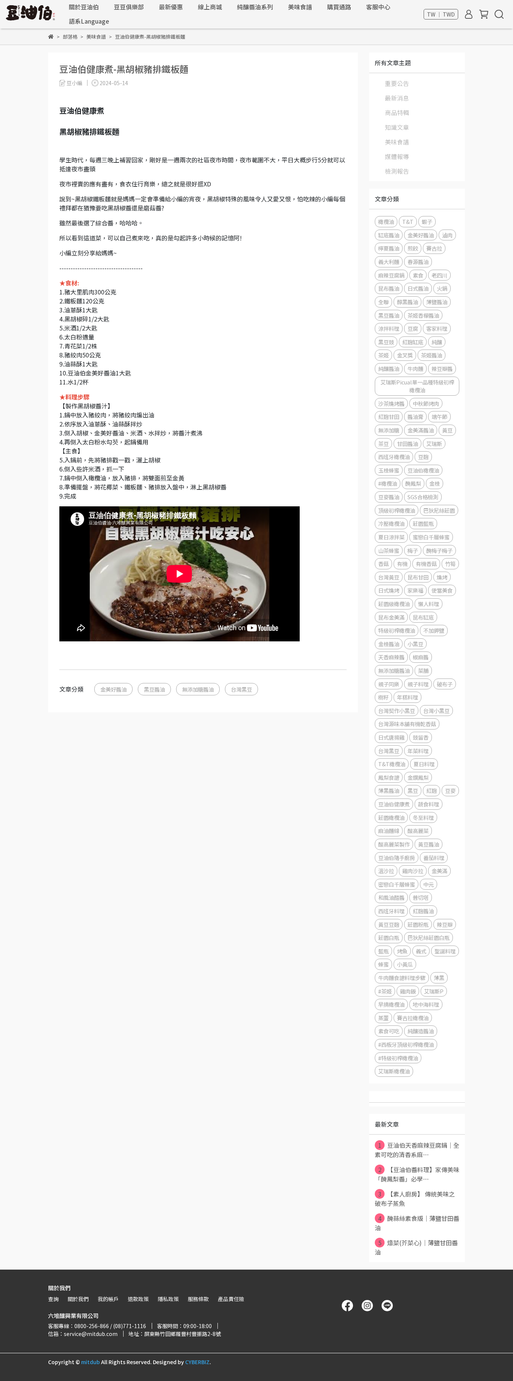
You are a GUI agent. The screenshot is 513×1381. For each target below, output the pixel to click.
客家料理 (436, 328)
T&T (407, 221)
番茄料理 (433, 858)
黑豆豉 (386, 342)
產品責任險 (231, 1299)
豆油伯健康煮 (394, 804)
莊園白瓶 (388, 937)
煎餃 (412, 248)
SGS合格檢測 (422, 497)
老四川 (439, 275)
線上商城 (210, 7)
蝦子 (427, 221)
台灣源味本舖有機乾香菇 (407, 724)
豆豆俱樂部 (129, 7)
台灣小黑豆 (436, 711)
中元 (428, 884)
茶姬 (383, 355)
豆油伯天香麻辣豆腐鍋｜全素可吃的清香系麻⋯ (417, 1150)
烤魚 (402, 951)
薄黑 (439, 978)
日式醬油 (418, 288)
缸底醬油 (388, 235)
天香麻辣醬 (391, 657)
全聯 (383, 302)
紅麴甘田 (388, 416)
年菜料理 (418, 751)
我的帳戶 (108, 1299)
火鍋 (442, 288)
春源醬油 (418, 262)
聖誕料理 (445, 951)
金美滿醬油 (420, 430)
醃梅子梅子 (439, 550)
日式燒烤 (388, 590)
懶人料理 (428, 604)
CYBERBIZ (197, 1362)
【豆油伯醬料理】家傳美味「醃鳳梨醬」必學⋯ (417, 1174)
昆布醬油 (388, 288)
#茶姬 (385, 991)
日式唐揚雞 (391, 737)
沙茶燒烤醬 (391, 403)
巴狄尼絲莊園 (439, 510)
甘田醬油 (407, 443)
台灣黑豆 (241, 689)
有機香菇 (426, 563)
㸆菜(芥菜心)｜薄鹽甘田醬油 (416, 1247)
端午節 (439, 416)
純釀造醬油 (420, 1031)
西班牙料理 (391, 911)
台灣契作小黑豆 (396, 711)
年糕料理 (407, 697)
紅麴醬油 (423, 911)
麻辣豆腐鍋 (391, 275)
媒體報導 (397, 156)
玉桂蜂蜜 (388, 470)
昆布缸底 (423, 617)
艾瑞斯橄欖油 (394, 1071)
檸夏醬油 (388, 248)
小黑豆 (415, 644)
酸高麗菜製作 (394, 844)
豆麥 (450, 790)
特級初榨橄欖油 (396, 630)
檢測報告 (397, 171)
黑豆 (412, 790)
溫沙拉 (386, 871)
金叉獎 (405, 355)
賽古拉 (434, 248)
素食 (418, 275)
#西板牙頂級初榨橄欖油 (406, 1044)
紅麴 (431, 790)
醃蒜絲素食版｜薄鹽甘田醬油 (417, 1223)
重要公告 (397, 83)
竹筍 (450, 563)
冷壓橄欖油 (391, 523)
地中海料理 (426, 1004)
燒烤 (442, 577)
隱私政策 (168, 1299)
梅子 (412, 550)
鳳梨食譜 (388, 777)
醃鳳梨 (413, 483)
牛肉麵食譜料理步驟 (401, 978)
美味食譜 (300, 7)
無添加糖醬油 (198, 689)
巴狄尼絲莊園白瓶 (428, 937)
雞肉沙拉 (412, 871)
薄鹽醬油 (436, 302)
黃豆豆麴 (388, 924)
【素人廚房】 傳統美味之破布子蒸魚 (415, 1198)
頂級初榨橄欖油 (396, 510)
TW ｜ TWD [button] (441, 14)
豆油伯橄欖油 (423, 470)
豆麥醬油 (388, 497)
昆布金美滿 (391, 617)
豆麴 (423, 457)
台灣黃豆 (388, 577)
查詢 (53, 1299)
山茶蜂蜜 (388, 550)
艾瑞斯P (434, 991)
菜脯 (423, 670)
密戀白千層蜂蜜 (396, 884)
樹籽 (383, 697)
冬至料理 (423, 817)
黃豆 (447, 430)
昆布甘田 (418, 577)
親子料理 (418, 684)
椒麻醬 (421, 657)
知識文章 (397, 127)
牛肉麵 (415, 368)
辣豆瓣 (445, 924)
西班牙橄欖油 (394, 457)
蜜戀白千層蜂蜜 (431, 537)
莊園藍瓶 (423, 523)
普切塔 (421, 897)
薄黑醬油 (388, 790)
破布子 (445, 684)
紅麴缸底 (412, 342)
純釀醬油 (388, 368)
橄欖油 (386, 221)
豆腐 (412, 328)
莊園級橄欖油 (394, 604)
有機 (402, 563)
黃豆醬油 (428, 844)
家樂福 (415, 590)
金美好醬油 (113, 689)
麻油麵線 (388, 831)
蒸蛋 (383, 1018)
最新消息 (397, 97)
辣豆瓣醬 (442, 368)
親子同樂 (388, 684)
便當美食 (442, 590)
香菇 (383, 563)
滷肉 (447, 235)
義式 (421, 951)
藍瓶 (383, 951)
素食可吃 (388, 1031)
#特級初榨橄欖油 (398, 1058)
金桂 (434, 483)
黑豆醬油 (154, 689)
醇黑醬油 (407, 302)
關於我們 (78, 1299)
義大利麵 (388, 262)
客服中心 (378, 7)
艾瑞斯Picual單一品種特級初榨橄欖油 (417, 386)
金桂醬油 (388, 644)
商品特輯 (397, 112)
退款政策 (138, 1299)
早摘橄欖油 (391, 1004)
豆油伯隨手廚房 (396, 858)
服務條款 (198, 1299)
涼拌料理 (388, 328)
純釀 (437, 342)
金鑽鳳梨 (418, 777)
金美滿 (439, 871)
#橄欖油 (387, 483)
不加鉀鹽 (433, 630)
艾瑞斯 (434, 443)
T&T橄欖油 (391, 764)
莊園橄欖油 (391, 817)
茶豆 (383, 443)
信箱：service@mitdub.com (83, 1333)
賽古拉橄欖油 (413, 1018)
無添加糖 (388, 430)
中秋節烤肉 (426, 403)
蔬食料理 (428, 804)
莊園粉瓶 (418, 924)
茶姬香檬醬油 (423, 315)
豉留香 (421, 737)
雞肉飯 (408, 991)
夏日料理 (424, 764)
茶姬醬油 (431, 355)
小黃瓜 (405, 964)
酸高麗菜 (418, 831)
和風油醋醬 (391, 897)
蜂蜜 (383, 964)
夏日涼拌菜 (391, 537)
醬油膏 (415, 416)
